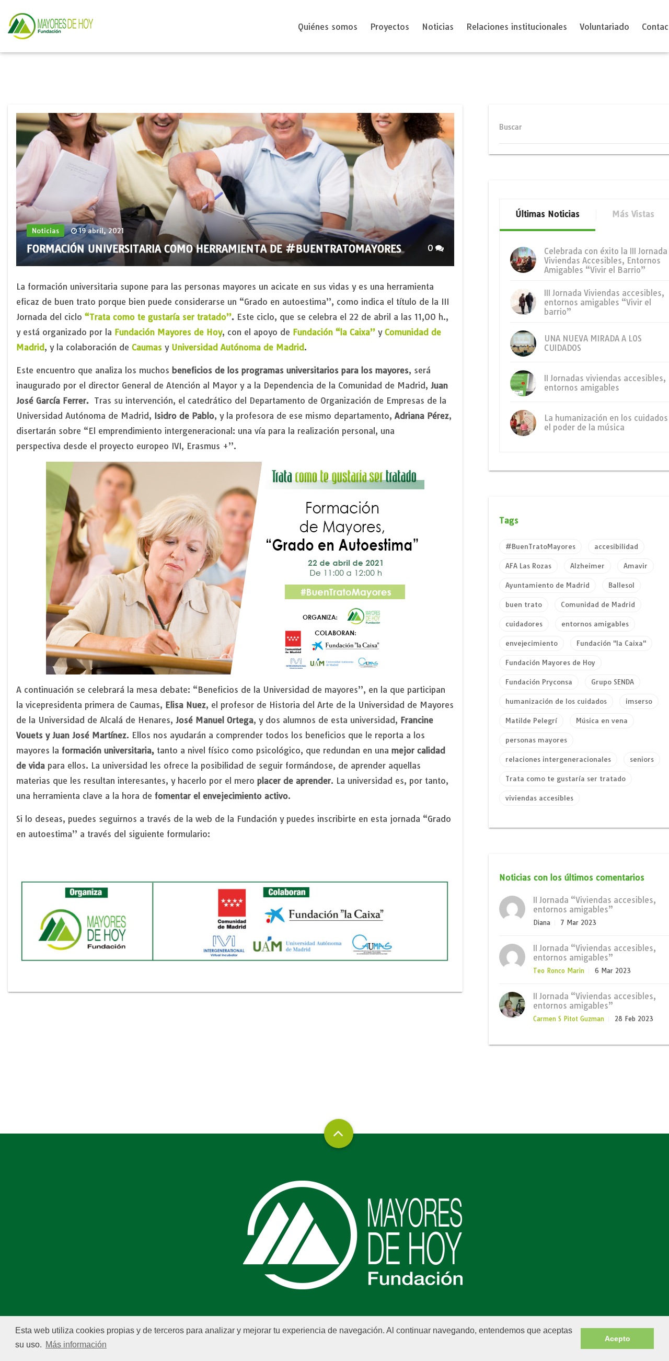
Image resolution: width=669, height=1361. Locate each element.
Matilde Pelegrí (531, 720)
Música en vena (602, 720)
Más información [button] (76, 1344)
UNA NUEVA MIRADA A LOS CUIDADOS (593, 343)
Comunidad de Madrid (598, 604)
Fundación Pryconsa (538, 682)
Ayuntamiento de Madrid (547, 585)
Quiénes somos (327, 26)
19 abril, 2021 (101, 230)
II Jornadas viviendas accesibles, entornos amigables (605, 383)
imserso (639, 701)
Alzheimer (587, 566)
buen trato (523, 604)
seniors (642, 759)
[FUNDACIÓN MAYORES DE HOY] (50, 26)
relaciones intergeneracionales (558, 759)
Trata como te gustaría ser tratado (565, 778)
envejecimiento (531, 643)
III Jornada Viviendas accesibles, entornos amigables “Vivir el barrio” (604, 302)
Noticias (438, 26)
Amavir (636, 566)
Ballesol (621, 585)
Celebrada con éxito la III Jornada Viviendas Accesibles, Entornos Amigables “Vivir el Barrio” (605, 260)
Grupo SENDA (612, 682)
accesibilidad (616, 546)
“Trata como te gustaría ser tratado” (158, 317)
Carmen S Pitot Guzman (568, 1019)
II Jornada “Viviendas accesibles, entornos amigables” (594, 904)
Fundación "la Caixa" (611, 643)
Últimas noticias (547, 214)
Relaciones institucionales (516, 26)
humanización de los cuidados (556, 701)
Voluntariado (604, 26)
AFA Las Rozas (528, 566)
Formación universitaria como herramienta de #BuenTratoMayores (214, 248)
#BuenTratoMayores (540, 546)
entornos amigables (595, 624)
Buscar (510, 127)
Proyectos (389, 26)
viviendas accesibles (539, 798)
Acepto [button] (617, 1338)
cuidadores (524, 624)
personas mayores (536, 740)
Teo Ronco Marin (558, 971)
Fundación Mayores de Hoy (168, 332)
